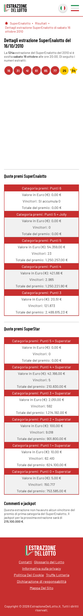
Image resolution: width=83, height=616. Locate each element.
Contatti (25, 562)
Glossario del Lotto (49, 562)
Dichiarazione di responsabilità (41, 581)
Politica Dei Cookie (29, 575)
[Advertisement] (41, 121)
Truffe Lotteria (57, 575)
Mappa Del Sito (41, 588)
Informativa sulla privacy (41, 568)
